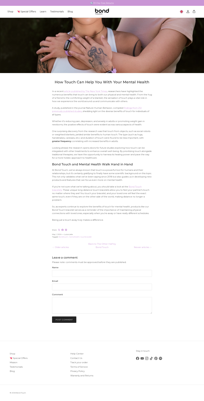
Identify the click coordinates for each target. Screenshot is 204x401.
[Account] (187, 11)
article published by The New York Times (85, 91)
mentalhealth (74, 237)
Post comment (64, 320)
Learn (43, 11)
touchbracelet (86, 237)
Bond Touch (21, 393)
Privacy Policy (77, 371)
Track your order (79, 362)
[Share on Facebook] (62, 230)
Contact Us (76, 358)
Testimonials (57, 11)
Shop (10, 11)
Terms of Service (79, 367)
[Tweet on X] (59, 230)
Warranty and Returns (81, 375)
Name (55, 267)
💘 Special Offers (26, 11)
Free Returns (107, 3)
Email (55, 281)
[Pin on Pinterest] (66, 230)
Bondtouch (63, 237)
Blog (70, 11)
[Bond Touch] (102, 12)
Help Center (77, 353)
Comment (57, 294)
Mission (13, 362)
